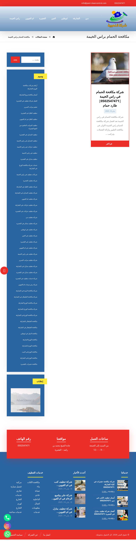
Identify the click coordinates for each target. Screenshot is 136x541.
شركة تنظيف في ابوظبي (29, 229)
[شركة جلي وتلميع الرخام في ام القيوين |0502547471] (80, 499)
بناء (38, 486)
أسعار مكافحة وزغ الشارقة (28, 95)
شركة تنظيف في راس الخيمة (27, 254)
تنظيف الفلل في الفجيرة (29, 113)
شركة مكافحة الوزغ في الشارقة (26, 315)
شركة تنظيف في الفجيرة (29, 242)
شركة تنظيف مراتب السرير (28, 260)
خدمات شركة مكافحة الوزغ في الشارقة (28, 167)
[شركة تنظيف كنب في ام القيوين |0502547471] (80, 485)
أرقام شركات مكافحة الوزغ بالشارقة (30, 87)
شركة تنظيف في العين (29, 236)
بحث (15, 59)
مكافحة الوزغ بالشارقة (29, 346)
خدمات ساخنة (15, 512)
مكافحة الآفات (33, 482)
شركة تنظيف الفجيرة (30, 180)
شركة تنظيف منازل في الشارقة (26, 266)
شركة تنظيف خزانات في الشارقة (26, 205)
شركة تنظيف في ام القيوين (28, 248)
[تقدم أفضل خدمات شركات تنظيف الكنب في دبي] (117, 19)
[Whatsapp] (7, 534)
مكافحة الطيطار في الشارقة (27, 327)
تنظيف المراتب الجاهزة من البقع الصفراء (28, 127)
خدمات (18, 495)
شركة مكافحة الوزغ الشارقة (27, 303)
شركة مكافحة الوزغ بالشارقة (27, 309)
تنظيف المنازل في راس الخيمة (27, 141)
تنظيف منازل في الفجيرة (29, 159)
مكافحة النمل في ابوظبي (29, 333)
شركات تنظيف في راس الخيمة (27, 174)
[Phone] (7, 517)
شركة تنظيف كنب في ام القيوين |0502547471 (63, 485)
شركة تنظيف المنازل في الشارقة (26, 193)
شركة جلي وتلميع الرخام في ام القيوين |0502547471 (62, 498)
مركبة (19, 482)
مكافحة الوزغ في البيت (29, 352)
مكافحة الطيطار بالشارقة (28, 321)
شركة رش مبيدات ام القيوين (27, 284)
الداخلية (36, 499)
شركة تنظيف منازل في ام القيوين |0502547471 (62, 512)
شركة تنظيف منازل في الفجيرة (26, 272)
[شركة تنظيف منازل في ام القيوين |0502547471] (80, 512)
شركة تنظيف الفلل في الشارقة (26, 187)
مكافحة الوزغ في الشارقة (28, 358)
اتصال (37, 503)
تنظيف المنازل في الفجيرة (28, 134)
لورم (20, 503)
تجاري (19, 490)
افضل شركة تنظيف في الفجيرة (26, 101)
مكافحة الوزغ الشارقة (30, 340)
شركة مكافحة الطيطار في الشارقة (25, 297)
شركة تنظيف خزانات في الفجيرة (26, 211)
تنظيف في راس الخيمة (29, 153)
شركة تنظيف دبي (31, 217)
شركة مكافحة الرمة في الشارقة (26, 291)
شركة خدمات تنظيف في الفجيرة (26, 278)
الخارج (19, 499)
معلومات (36, 507)
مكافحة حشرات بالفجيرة (29, 364)
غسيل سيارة (16, 486)
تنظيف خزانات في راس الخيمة (27, 147)
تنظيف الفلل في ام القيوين (28, 119)
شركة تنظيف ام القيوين (29, 199)
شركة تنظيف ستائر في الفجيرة (26, 223)
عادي (37, 495)
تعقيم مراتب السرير (30, 107)
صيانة (37, 490)
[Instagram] (7, 525)
